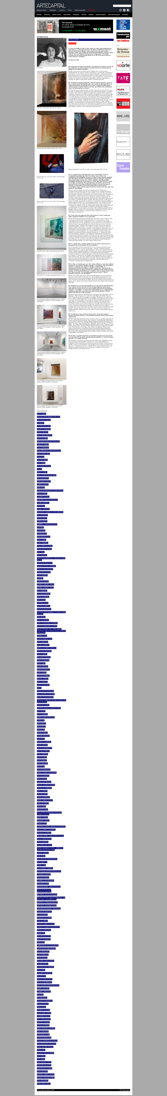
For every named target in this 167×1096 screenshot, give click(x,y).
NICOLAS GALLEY (43, 877)
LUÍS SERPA (41, 1059)
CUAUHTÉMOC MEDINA (45, 868)
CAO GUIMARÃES (43, 447)
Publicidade (53, 10)
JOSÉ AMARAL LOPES (44, 1062)
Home (69, 10)
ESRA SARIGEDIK (42, 1031)
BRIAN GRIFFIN (42, 791)
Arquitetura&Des (101, 14)
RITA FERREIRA (42, 590)
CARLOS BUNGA (42, 432)
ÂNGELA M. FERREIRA (44, 788)
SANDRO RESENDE (43, 736)
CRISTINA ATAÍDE (43, 581)
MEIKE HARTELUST (43, 669)
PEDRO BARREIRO (43, 597)
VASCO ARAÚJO (42, 682)
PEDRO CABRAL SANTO (45, 800)
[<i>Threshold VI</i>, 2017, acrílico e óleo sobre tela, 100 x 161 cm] (51, 273)
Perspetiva (76, 14)
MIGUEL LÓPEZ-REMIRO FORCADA (48, 417)
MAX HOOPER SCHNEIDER (45, 694)
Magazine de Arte (41, 10)
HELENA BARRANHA (44, 930)
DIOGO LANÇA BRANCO (45, 569)
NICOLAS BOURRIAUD (44, 748)
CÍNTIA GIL (40, 720)
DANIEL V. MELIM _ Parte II (45, 584)
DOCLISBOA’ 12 (42, 862)
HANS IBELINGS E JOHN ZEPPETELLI (49, 450)
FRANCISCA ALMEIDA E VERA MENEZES (50, 512)
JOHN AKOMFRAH (43, 660)
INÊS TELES (41, 487)
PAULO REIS (41, 970)
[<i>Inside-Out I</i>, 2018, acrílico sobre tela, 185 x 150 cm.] (51, 106)
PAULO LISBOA (42, 493)
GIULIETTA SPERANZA (44, 911)
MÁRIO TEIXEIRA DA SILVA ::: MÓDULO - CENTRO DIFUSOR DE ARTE (50, 849)
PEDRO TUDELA (42, 732)
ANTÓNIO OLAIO (42, 603)
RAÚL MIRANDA (42, 642)
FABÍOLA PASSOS (42, 484)
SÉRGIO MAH (41, 1007)
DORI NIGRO (41, 600)
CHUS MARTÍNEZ (42, 842)
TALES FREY (41, 530)
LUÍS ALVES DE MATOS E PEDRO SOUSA (50, 490)
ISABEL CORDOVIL (43, 509)
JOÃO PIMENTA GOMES (44, 546)
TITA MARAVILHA (43, 478)
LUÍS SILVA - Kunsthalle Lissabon (46, 905)
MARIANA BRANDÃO (44, 609)
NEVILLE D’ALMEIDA (44, 833)
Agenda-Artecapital (80, 10)
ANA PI (39, 469)
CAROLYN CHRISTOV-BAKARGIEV (48, 927)
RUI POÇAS (40, 766)
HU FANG (40, 994)
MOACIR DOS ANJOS (44, 936)
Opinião (91, 14)
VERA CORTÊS (41, 672)
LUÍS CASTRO (41, 540)
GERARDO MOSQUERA (44, 973)
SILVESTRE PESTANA (44, 466)
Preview (84, 14)
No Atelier (125, 14)
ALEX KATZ (41, 729)
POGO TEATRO (42, 757)
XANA (39, 688)
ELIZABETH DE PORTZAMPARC (47, 859)
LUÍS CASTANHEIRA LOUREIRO (47, 623)
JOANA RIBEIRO (42, 575)
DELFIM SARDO (42, 794)
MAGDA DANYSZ (42, 1004)
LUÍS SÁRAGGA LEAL (44, 1065)
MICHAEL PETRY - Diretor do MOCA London (50, 836)
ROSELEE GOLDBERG (44, 742)
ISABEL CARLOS (42, 817)
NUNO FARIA (41, 806)
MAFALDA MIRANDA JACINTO (47, 626)
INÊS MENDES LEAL (43, 536)
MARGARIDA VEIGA (43, 1084)
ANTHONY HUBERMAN (44, 1001)
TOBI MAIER (41, 856)
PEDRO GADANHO (43, 988)
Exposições (67, 14)
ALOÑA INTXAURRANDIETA (46, 948)
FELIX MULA (41, 726)
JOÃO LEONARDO (43, 620)
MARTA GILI (41, 933)
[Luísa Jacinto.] (51, 66)
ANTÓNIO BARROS (43, 675)
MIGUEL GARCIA (42, 679)
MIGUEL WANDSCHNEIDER (46, 785)
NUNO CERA (41, 663)
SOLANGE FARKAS (43, 751)
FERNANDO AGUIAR (43, 572)
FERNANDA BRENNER (44, 651)
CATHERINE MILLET (43, 1016)
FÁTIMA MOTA (42, 533)
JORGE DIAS (41, 1050)
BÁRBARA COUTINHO (44, 918)
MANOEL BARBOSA (43, 606)
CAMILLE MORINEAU (44, 782)
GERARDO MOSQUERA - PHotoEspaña (48, 908)
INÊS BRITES (41, 617)
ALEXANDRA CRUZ (43, 453)
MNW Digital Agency (125, 1090)
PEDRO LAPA (41, 865)
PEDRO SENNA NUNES (44, 549)
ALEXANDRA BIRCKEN (44, 435)
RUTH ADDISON (42, 914)
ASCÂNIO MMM (42, 460)
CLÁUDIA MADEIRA (43, 593)
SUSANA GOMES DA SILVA (45, 924)
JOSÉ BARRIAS (42, 760)
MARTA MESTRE (42, 745)
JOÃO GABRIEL (42, 654)
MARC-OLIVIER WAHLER (45, 1047)
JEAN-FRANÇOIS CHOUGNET (46, 1044)
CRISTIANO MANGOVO (44, 563)
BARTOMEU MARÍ (43, 883)
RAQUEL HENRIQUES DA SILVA (47, 1040)
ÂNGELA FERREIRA (43, 797)
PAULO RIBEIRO (42, 714)
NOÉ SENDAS (41, 723)
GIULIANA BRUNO (43, 775)
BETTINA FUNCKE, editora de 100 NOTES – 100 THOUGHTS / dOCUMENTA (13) (51, 898)
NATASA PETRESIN (43, 1025)
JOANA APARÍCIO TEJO (44, 639)
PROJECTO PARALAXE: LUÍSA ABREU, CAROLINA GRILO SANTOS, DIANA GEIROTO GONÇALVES (51, 630)
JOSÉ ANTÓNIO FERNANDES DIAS (48, 985)
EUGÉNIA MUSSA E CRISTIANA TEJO (49, 708)
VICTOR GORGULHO (43, 426)
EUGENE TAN (41, 976)
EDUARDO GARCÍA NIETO (45, 961)
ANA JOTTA (41, 739)
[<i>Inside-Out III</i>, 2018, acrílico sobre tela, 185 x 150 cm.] (51, 147)
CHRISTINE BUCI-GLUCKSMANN (47, 945)
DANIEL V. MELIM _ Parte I (45, 587)
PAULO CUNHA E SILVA (44, 979)
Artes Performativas (114, 14)
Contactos (62, 10)
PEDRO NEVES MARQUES (45, 691)
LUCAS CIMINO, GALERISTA (46, 829)
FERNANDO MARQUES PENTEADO (48, 441)
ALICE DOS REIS (42, 438)
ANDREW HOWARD (43, 1010)
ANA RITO (40, 527)
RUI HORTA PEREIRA (43, 657)
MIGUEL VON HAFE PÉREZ (45, 1077)
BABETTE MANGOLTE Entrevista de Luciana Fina (44, 890)
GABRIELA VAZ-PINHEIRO (45, 880)
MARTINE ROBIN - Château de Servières (48, 886)
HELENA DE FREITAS (43, 939)
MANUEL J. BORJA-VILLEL (45, 1074)
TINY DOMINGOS (42, 954)
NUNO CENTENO (42, 666)
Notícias (39, 14)
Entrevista (47, 14)
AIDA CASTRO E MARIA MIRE (46, 475)
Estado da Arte (56, 14)
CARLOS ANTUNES (43, 685)
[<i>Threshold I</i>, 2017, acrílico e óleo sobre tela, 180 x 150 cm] (51, 249)
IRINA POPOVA (42, 779)
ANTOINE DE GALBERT (44, 1068)
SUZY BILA (40, 552)
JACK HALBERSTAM (43, 769)
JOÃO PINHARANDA (43, 1019)
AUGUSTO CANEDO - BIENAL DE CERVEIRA (51, 826)
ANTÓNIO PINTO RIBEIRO (45, 967)
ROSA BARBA (41, 414)
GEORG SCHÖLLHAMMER (45, 1053)
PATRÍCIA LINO (42, 635)
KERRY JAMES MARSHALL (45, 717)
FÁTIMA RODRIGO (43, 503)
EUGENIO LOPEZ (42, 809)
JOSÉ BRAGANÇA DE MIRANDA (47, 500)
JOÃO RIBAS (41, 1056)
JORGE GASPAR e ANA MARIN (46, 772)
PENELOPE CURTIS (43, 705)
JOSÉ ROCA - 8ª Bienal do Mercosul (47, 902)
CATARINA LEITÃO (43, 497)
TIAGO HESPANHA (43, 951)
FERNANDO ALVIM (43, 1034)
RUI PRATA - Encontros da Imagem (47, 894)
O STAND (40, 578)
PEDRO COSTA (41, 823)
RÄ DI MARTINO (42, 515)
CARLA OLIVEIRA (43, 803)
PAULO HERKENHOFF (44, 839)
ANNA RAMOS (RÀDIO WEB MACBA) (49, 871)
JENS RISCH (41, 506)
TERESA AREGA (42, 521)
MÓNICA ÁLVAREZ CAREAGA (46, 648)
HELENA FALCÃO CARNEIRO (46, 566)
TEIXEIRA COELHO (43, 820)
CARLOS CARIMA (43, 444)
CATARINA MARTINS (43, 874)
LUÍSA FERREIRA (42, 543)
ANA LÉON (40, 457)
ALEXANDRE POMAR (44, 1013)
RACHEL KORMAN (43, 645)
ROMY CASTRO (42, 472)
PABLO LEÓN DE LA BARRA (46, 1028)
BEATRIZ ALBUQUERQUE (45, 697)
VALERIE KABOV (42, 964)
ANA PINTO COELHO (43, 420)
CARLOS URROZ (42, 921)
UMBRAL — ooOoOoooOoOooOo (47, 524)
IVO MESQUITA (42, 997)
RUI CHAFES (41, 711)
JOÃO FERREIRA (42, 754)
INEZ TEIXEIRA (42, 555)
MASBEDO (40, 423)
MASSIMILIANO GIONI (44, 845)
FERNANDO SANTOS (44, 481)
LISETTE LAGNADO (43, 1022)
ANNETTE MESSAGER (44, 1037)
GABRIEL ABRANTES (44, 991)
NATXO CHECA (42, 518)
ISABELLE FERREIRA (43, 429)
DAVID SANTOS (42, 958)
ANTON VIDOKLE (43, 853)
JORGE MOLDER (42, 763)
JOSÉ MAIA (40, 942)
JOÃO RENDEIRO (42, 1080)
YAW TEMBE (41, 463)
